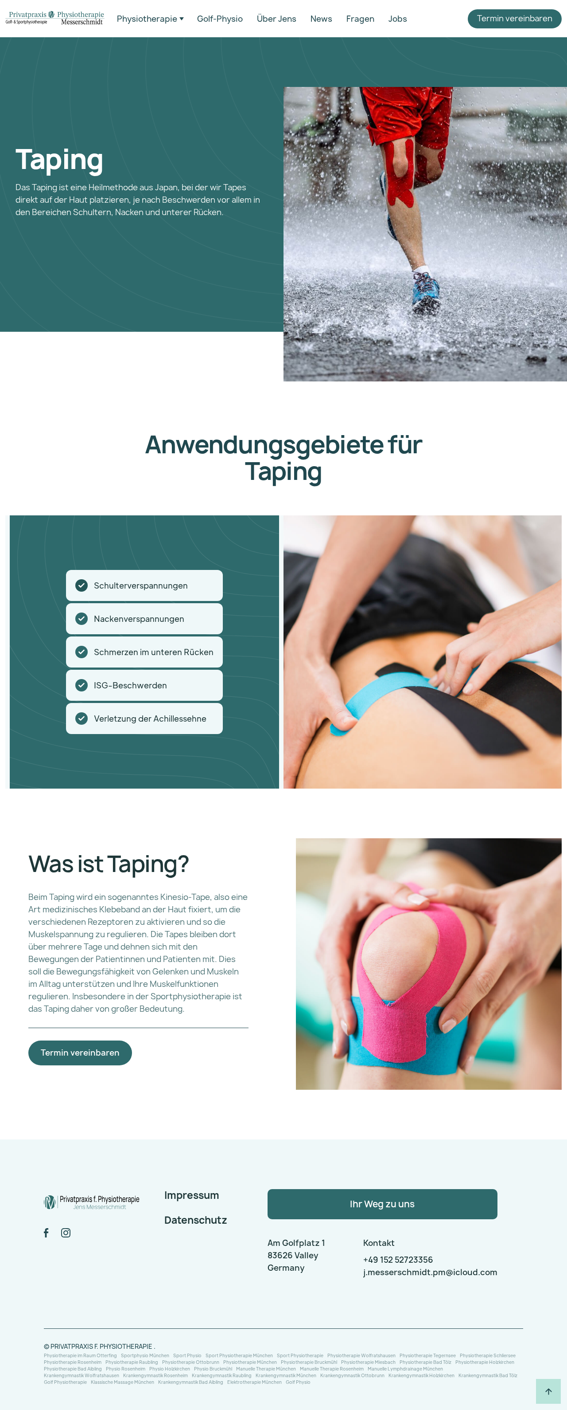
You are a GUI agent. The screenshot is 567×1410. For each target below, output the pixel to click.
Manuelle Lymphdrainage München (405, 1368)
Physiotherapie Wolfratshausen (361, 1355)
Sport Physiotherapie (300, 1355)
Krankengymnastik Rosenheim (155, 1375)
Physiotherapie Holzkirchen (484, 1362)
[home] (55, 19)
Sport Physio (187, 1355)
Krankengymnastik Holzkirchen (421, 1375)
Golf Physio (298, 1382)
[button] (150, 19)
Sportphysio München (145, 1355)
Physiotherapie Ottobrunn (190, 1362)
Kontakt (379, 1243)
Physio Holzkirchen (169, 1368)
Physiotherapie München (250, 1362)
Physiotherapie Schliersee (488, 1355)
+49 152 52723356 (398, 1259)
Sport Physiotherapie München (239, 1355)
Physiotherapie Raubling (131, 1362)
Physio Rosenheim (125, 1368)
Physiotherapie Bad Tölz (425, 1362)
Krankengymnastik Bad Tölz (487, 1375)
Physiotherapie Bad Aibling (73, 1368)
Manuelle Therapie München (266, 1368)
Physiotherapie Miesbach (368, 1362)
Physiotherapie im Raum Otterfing (80, 1355)
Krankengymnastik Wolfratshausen (81, 1375)
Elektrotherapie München (254, 1382)
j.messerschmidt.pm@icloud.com (430, 1272)
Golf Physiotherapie (65, 1382)
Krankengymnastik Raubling (222, 1375)
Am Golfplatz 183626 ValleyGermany (296, 1255)
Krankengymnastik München (286, 1375)
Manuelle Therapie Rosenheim (332, 1368)
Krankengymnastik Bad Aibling (190, 1382)
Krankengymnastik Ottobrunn (352, 1375)
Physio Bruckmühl (213, 1368)
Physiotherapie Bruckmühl (309, 1362)
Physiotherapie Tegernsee (428, 1355)
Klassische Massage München (122, 1382)
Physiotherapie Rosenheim (72, 1362)
